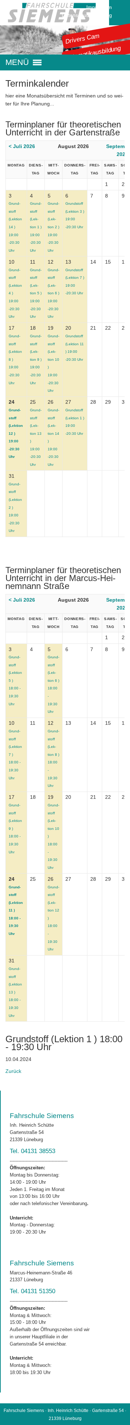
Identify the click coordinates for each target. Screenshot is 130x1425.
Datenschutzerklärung (87, 15)
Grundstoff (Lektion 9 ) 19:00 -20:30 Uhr (36, 359)
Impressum (99, 7)
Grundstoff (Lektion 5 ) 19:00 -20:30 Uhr (36, 293)
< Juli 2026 (22, 146)
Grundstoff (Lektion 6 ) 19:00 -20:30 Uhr (53, 293)
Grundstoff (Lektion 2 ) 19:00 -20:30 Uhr (53, 227)
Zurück (13, 1071)
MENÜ (17, 62)
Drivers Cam (82, 38)
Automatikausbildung (93, 52)
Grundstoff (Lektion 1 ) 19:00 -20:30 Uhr (36, 227)
